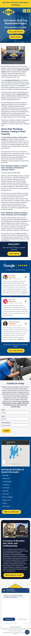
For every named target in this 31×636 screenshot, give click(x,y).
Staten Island (6, 506)
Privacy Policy (19, 630)
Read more (25, 293)
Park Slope (6, 494)
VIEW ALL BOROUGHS (11, 512)
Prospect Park (6, 500)
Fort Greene (6, 487)
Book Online (16, 37)
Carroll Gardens (7, 481)
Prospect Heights (7, 497)
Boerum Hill (6, 478)
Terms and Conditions (13, 630)
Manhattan (6, 491)
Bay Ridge (6, 475)
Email (3, 416)
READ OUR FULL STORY (13, 575)
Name (3, 409)
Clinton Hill (6, 484)
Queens (5, 503)
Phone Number (6, 422)
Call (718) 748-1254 (16, 31)
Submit (6, 431)
